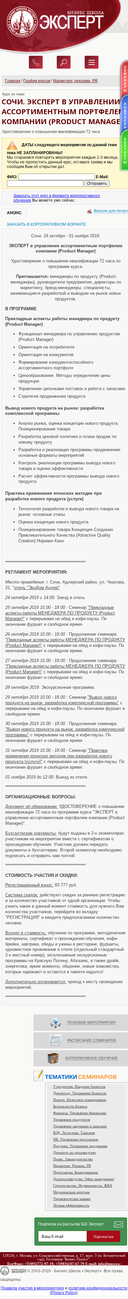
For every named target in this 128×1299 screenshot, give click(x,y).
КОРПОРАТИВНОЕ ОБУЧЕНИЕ (91, 1058)
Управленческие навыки (72, 1199)
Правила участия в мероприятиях (32, 1288)
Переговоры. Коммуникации (75, 1172)
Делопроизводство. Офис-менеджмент (83, 1179)
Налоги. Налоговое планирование (79, 1100)
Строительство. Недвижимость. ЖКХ (82, 1185)
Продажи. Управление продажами (80, 1146)
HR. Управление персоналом (75, 1139)
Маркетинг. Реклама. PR (72, 1166)
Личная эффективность (71, 1205)
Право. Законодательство (73, 1159)
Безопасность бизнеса (70, 1106)
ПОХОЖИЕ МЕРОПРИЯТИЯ (91, 1022)
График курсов (36, 81)
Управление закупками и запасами (80, 1126)
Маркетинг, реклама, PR (75, 81)
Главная (12, 81)
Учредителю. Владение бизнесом (79, 1086)
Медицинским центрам (71, 1192)
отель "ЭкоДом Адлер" (37, 587)
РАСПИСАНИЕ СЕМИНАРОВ (91, 1040)
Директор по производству (74, 1152)
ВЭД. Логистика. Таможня (74, 1133)
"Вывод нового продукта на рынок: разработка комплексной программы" (62, 700)
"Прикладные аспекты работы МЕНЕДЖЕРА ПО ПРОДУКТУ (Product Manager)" (60, 613)
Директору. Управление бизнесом (79, 1093)
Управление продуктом (71, 1119)
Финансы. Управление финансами (79, 1113)
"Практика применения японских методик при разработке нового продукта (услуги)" (58, 756)
